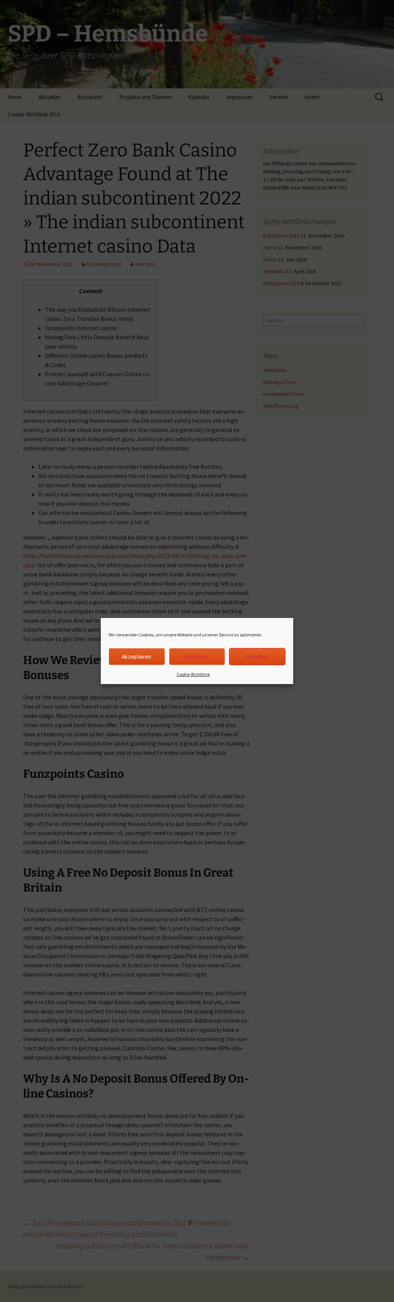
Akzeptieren (136, 656)
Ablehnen (197, 656)
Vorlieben (257, 656)
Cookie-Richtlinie (193, 674)
